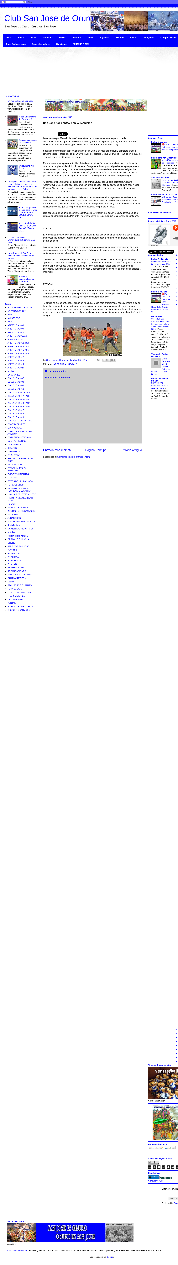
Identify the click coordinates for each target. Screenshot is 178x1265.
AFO (10, 314)
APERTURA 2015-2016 (65, 364)
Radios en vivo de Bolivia (159, 379)
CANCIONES (14, 375)
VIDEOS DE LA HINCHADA (20, 606)
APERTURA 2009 (16, 329)
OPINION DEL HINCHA (18, 539)
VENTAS (12, 603)
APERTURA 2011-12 (17, 336)
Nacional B (156, 316)
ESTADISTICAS (15, 464)
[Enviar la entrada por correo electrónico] (98, 360)
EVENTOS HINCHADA (18, 474)
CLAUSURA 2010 (16, 389)
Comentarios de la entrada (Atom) (73, 457)
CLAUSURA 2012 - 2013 (19, 396)
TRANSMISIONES (16, 596)
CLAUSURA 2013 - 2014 (19, 399)
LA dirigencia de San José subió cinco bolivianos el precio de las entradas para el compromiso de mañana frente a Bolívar (22, 185)
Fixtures (134, 37)
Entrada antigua (131, 450)
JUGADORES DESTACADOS (22, 521)
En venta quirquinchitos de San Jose (26, 279)
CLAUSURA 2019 (16, 417)
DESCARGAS (14, 444)
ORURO (11, 543)
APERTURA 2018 (16, 360)
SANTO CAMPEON (17, 578)
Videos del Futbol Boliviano (159, 355)
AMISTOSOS (14, 318)
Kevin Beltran (14, 525)
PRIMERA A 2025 (81, 44)
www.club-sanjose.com (17, 1250)
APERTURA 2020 (16, 368)
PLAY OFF (12, 550)
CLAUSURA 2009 (16, 385)
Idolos (90, 37)
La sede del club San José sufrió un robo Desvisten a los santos (21, 255)
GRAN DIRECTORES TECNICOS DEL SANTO (19, 489)
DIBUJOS (12, 448)
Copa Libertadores (41, 44)
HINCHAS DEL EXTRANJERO (22, 494)
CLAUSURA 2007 (16, 378)
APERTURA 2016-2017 (18, 353)
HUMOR (12, 504)
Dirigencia (149, 37)
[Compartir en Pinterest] (114, 360)
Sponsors (48, 37)
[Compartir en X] (109, 360)
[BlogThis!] (106, 360)
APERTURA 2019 (16, 364)
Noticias (11, 532)
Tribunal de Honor (16, 599)
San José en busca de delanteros (28, 141)
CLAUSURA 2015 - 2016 (19, 406)
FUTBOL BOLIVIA (16, 485)
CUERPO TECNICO (17, 441)
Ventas (33, 37)
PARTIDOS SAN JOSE (18, 546)
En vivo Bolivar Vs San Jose (20, 101)
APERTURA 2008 (16, 325)
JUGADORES (14, 518)
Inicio (8, 37)
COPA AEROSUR (16, 428)
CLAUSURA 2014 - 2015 (19, 403)
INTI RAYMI (13, 514)
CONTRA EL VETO (16, 424)
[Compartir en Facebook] (111, 360)
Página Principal (96, 450)
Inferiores (76, 37)
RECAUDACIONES (17, 571)
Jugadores (105, 37)
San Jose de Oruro (160, 177)
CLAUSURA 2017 (16, 410)
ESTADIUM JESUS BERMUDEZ (17, 469)
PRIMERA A (13, 557)
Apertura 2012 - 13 (16, 339)
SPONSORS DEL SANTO (20, 585)
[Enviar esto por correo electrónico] (103, 360)
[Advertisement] (86, 70)
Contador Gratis (155, 1181)
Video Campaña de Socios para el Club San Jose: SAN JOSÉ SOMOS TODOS (28, 212)
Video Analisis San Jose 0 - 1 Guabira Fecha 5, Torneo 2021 (27, 227)
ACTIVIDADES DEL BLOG (20, 307)
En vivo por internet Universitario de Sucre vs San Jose (21, 240)
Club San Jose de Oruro (48, 18)
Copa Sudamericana (16, 44)
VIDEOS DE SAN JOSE (19, 610)
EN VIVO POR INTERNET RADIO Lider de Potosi (159, 385)
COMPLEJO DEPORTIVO (20, 420)
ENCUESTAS (14, 455)
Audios (11, 371)
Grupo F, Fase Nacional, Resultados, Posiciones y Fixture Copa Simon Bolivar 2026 (160, 324)
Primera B (12, 564)
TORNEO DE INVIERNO (19, 592)
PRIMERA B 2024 (16, 567)
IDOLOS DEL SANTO (18, 507)
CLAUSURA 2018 (16, 413)
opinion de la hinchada (18, 536)
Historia (120, 37)
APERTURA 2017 (16, 357)
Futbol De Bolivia (159, 259)
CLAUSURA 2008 (16, 382)
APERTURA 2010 (16, 332)
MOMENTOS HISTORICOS (21, 529)
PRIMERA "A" (14, 553)
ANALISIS (12, 321)
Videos (21, 37)
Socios (62, 37)
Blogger (110, 1257)
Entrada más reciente (57, 450)
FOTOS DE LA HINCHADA (20, 481)
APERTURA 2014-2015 (18, 346)
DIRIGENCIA (14, 451)
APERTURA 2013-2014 (18, 343)
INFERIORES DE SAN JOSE (21, 511)
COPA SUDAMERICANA (19, 437)
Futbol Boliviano (159, 142)
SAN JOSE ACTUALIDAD (20, 574)
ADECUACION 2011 (17, 311)
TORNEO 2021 (15, 589)
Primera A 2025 (14, 560)
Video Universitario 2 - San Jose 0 (27, 118)
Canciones (61, 44)
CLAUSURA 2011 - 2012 (19, 392)
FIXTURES (13, 477)
